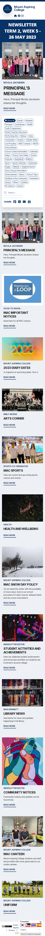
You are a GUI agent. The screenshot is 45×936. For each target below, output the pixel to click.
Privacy (12, 930)
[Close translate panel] (40, 921)
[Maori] (28, 925)
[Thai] (33, 925)
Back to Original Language (30, 934)
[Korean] (22, 925)
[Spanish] (39, 925)
